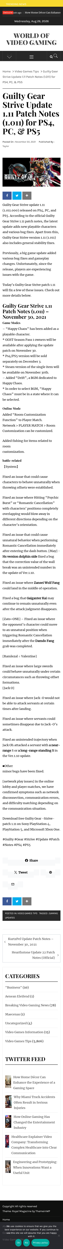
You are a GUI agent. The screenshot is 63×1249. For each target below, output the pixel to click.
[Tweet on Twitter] (17, 196)
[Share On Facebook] (7, 196)
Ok (18, 1242)
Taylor (6, 146)
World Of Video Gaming (31, 39)
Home (6, 1219)
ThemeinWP (42, 1211)
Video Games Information (24, 1032)
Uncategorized (16, 1023)
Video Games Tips (27, 913)
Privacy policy (40, 1242)
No (26, 1242)
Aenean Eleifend (17, 996)
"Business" (13, 987)
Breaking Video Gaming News (27, 1005)
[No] (58, 1237)
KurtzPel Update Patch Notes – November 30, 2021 (31, 941)
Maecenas (12, 1014)
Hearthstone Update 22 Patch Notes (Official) (33, 955)
